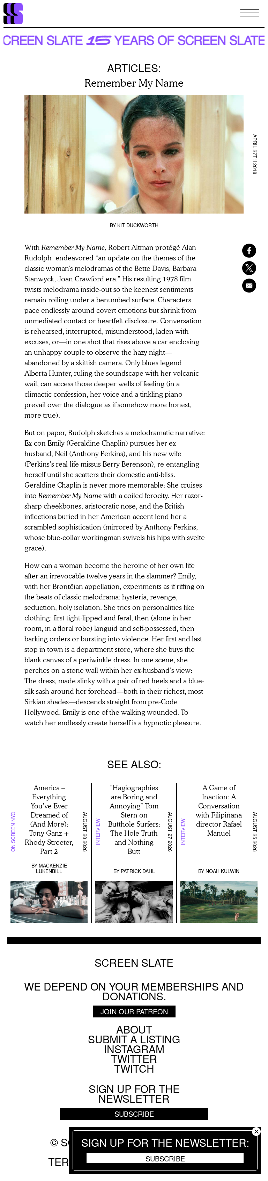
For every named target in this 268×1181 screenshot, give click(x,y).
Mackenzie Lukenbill (51, 868)
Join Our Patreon (134, 1011)
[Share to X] (245, 268)
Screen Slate (134, 962)
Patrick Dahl (138, 870)
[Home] (13, 13)
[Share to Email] (245, 286)
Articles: (134, 67)
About (134, 1029)
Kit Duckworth (137, 225)
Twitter (134, 1058)
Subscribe (165, 1158)
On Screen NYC (12, 832)
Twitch (134, 1068)
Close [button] (256, 1131)
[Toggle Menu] (250, 13)
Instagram (134, 1048)
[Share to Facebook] (245, 251)
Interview (97, 832)
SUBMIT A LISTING (134, 1038)
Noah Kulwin (222, 870)
